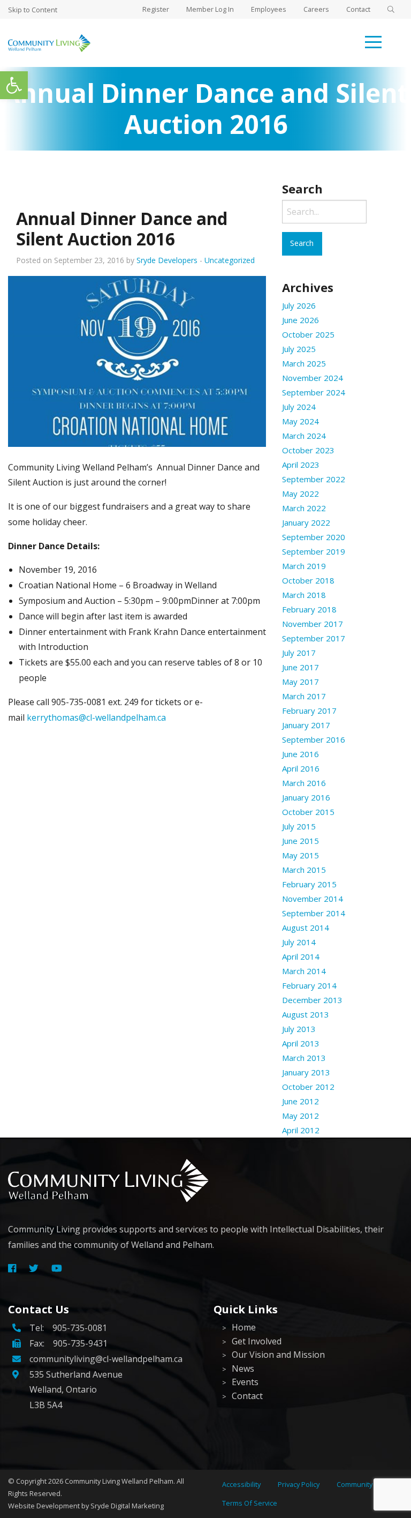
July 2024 (299, 406)
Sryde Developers (166, 260)
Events (245, 1382)
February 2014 (309, 985)
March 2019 (304, 565)
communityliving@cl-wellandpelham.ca (105, 1359)
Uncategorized (229, 260)
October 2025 (308, 334)
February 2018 (309, 609)
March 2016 (304, 782)
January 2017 (306, 725)
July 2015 (299, 826)
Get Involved (256, 1341)
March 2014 (304, 971)
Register (155, 9)
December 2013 (312, 999)
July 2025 (299, 348)
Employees (268, 9)
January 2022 (306, 522)
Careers (316, 9)
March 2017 (304, 696)
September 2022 (313, 479)
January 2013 (306, 1072)
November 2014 (312, 898)
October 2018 (308, 580)
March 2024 (304, 435)
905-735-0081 (79, 1328)
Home (244, 1327)
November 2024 (312, 377)
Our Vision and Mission (278, 1354)
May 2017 (300, 681)
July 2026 (299, 305)
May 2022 (300, 493)
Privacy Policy (298, 1484)
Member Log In (210, 9)
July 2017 (299, 652)
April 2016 (300, 768)
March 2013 (304, 1057)
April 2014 (300, 956)
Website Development (44, 1505)
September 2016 (313, 739)
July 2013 (299, 1028)
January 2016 (306, 797)
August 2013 (305, 1014)
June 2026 (300, 320)
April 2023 (300, 464)
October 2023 (308, 450)
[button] (14, 85)
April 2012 (300, 1130)
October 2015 (308, 811)
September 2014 (313, 913)
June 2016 (300, 754)
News (243, 1368)
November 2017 (312, 623)
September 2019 (313, 551)
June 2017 (300, 667)
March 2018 (304, 594)
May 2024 (300, 421)
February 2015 (309, 884)
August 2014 (305, 927)
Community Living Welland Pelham (119, 1481)
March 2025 (304, 363)
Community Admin (365, 1484)
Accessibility (241, 1484)
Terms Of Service (249, 1503)
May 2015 (300, 855)
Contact (358, 9)
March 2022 (304, 508)
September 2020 (313, 537)
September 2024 (313, 392)
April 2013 (300, 1043)
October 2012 (308, 1086)
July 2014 (299, 942)
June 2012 (300, 1101)
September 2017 (313, 638)
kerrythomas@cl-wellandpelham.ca (96, 717)
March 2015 (304, 869)
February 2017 (309, 710)
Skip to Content (32, 9)
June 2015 (300, 840)
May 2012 (300, 1115)
